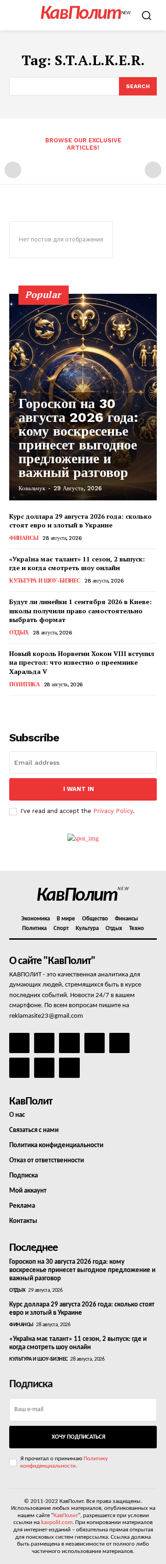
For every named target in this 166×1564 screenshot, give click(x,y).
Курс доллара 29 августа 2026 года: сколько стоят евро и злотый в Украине (80, 521)
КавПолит (65, 1516)
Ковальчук (31, 488)
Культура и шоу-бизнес (45, 580)
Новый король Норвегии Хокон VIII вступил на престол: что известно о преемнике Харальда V (81, 662)
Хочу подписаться (78, 1437)
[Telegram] (119, 1043)
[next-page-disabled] (153, 170)
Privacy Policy (113, 810)
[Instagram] (44, 1043)
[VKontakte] (44, 1068)
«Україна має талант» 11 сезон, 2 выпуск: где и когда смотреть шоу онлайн (77, 563)
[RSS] (94, 1043)
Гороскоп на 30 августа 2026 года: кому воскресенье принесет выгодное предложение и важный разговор (78, 437)
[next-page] (30, 708)
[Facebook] (19, 1043)
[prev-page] (13, 170)
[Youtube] (69, 1068)
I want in (78, 788)
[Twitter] (19, 1068)
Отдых (19, 632)
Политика (24, 684)
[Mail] (69, 1043)
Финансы (24, 538)
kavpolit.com (56, 1522)
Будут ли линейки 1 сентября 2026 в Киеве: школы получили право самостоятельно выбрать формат (80, 610)
